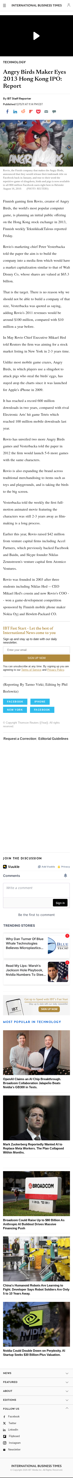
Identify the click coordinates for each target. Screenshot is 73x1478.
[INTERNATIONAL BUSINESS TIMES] (37, 6)
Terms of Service (31, 669)
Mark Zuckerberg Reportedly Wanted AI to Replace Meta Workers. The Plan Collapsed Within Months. (33, 1148)
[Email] (46, 111)
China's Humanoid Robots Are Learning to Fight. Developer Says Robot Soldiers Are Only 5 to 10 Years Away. (36, 1289)
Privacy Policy (55, 669)
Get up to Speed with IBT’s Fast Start (46, 999)
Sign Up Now (49, 1009)
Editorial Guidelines (53, 738)
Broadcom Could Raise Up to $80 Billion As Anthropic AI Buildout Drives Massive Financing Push (33, 1224)
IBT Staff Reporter (19, 98)
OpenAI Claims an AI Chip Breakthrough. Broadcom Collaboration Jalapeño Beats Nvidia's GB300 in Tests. (32, 1083)
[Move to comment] (54, 111)
